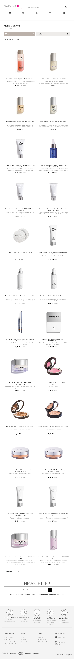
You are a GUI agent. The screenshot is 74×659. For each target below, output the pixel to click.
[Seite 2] (22, 39)
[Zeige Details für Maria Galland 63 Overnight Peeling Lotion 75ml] (53, 279)
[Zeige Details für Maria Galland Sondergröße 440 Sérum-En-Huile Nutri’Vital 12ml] (53, 148)
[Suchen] (66, 7)
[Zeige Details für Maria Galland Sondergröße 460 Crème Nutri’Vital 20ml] (20, 148)
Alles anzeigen (9, 39)
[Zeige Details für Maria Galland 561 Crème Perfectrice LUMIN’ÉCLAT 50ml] (53, 496)
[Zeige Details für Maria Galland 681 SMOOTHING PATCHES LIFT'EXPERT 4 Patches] (53, 322)
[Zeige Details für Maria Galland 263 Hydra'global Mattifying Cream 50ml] (53, 235)
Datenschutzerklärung (44, 642)
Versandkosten (68, 656)
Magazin (23, 639)
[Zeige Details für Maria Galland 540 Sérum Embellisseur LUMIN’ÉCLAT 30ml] (53, 540)
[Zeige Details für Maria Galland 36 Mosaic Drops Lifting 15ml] (53, 61)
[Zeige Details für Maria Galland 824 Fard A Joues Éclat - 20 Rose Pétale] (53, 366)
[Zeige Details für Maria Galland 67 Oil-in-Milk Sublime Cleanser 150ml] (20, 279)
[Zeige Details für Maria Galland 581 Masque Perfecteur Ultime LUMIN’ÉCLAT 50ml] (20, 496)
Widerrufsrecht (42, 639)
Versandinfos (24, 642)
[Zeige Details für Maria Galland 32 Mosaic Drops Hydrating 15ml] (53, 104)
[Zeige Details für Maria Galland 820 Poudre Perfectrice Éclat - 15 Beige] (53, 409)
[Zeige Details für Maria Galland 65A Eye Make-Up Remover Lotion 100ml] (20, 61)
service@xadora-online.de (11, 642)
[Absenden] (50, 590)
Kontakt (23, 637)
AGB (39, 644)
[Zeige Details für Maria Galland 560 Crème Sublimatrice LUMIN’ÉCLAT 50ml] (20, 540)
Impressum (41, 637)
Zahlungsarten (25, 644)
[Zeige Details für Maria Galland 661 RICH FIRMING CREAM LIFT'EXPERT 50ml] (20, 366)
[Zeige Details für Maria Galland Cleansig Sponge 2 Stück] (20, 235)
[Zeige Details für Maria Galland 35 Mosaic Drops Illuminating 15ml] (20, 104)
